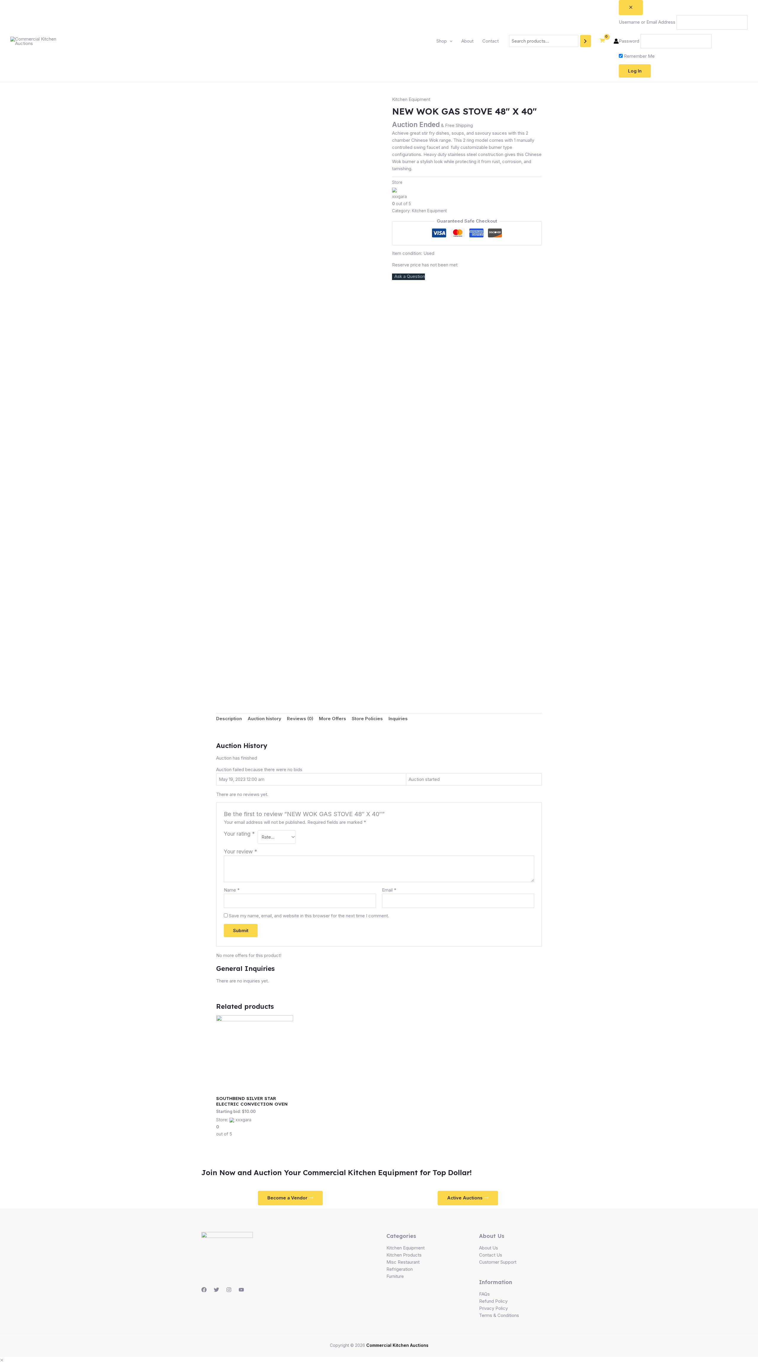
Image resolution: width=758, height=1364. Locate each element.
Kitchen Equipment (411, 99)
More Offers (332, 718)
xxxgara (399, 196)
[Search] (585, 41)
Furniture (395, 1276)
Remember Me (639, 56)
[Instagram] (229, 1289)
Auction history (264, 718)
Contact (490, 41)
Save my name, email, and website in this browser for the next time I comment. (309, 916)
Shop (441, 41)
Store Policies (367, 718)
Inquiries (398, 718)
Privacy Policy (493, 1308)
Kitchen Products (404, 1255)
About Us (488, 1248)
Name (232, 890)
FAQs (484, 1294)
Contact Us (490, 1255)
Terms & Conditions (499, 1315)
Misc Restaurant (403, 1262)
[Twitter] (216, 1289)
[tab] (229, 719)
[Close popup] (631, 7)
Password (629, 41)
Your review (240, 851)
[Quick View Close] (2, 1360)
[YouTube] (241, 1289)
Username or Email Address (647, 22)
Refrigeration (399, 1269)
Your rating (239, 834)
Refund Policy (493, 1301)
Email (389, 890)
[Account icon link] (616, 41)
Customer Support (497, 1262)
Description (229, 718)
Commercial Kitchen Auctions (397, 1345)
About (467, 41)
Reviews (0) (300, 718)
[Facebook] (204, 1289)
